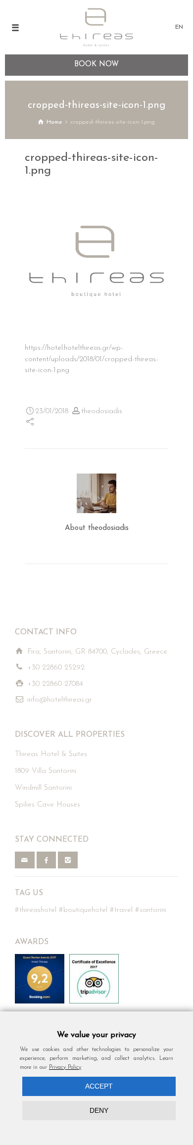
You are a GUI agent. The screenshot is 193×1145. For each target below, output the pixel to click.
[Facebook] (46, 860)
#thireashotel (35, 910)
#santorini (150, 910)
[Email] (25, 860)
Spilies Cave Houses (47, 805)
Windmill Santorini (43, 788)
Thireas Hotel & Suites (51, 754)
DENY (99, 1110)
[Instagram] (68, 860)
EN (179, 27)
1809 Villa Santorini (45, 771)
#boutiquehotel (83, 910)
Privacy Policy (65, 1067)
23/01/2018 (51, 411)
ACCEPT (99, 1086)
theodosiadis (101, 411)
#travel (121, 910)
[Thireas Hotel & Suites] (97, 27)
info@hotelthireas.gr (59, 700)
